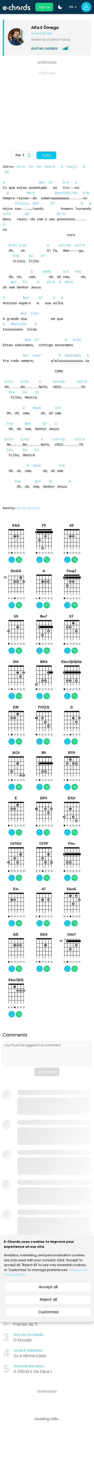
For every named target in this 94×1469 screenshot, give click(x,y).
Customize (48, 1311)
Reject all (48, 1299)
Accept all (48, 1286)
